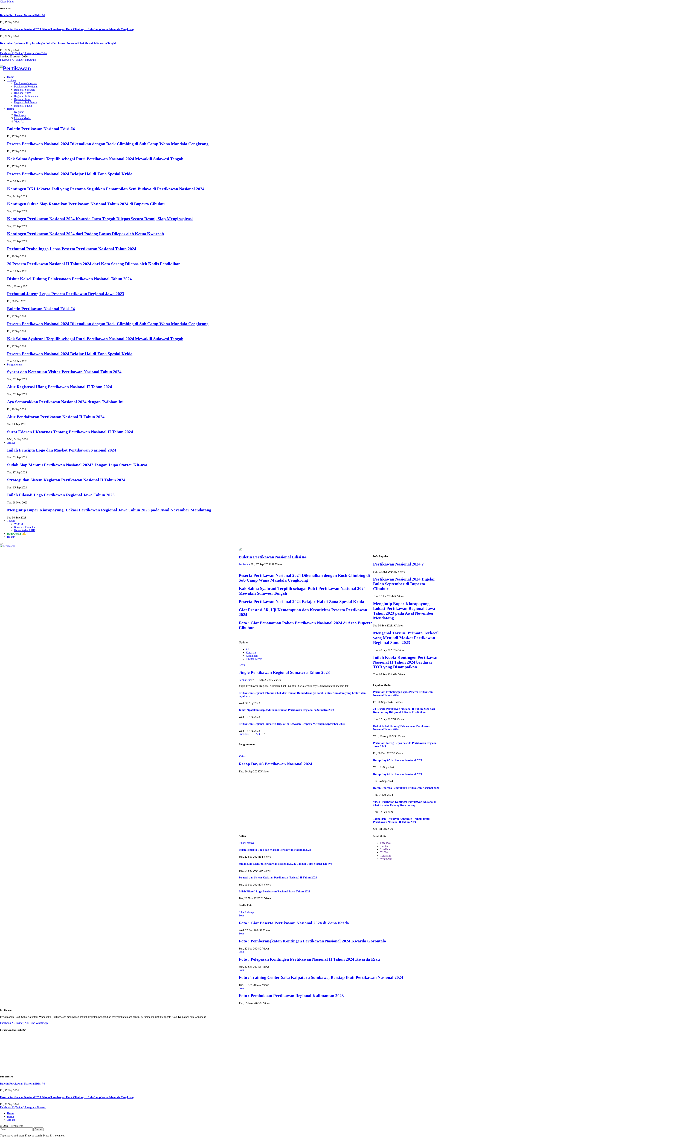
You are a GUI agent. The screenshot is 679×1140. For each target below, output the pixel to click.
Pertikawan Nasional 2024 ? (398, 564)
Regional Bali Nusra (25, 102)
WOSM (18, 523)
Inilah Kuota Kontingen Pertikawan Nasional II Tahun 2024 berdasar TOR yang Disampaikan (406, 662)
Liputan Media (22, 118)
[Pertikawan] (339, 68)
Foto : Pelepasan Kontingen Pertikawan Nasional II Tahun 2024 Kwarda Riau (309, 959)
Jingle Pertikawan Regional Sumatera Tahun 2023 (284, 672)
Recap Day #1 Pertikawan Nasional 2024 (397, 774)
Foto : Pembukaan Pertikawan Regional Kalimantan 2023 (291, 995)
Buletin (11, 536)
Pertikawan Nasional (25, 83)
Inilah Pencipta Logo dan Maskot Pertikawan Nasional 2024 (61, 450)
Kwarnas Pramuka (24, 527)
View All (19, 121)
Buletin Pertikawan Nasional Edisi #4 (22, 15)
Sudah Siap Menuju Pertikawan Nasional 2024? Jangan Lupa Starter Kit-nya (77, 465)
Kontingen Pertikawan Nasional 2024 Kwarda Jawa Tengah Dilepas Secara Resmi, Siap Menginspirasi (100, 218)
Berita (10, 108)
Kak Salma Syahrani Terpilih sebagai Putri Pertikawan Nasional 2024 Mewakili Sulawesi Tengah (58, 43)
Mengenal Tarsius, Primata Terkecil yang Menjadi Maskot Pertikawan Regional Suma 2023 (406, 638)
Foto (241, 915)
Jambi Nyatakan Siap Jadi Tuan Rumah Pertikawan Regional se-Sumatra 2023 (286, 709)
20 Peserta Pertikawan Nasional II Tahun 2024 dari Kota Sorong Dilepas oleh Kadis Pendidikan (94, 264)
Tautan (11, 520)
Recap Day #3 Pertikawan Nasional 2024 (275, 764)
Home (10, 76)
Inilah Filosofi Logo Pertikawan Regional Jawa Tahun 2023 (61, 495)
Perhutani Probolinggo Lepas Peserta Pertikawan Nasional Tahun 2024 (71, 249)
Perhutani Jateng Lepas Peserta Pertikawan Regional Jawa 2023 (65, 293)
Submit (38, 1129)
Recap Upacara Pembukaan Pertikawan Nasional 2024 (406, 787)
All (247, 649)
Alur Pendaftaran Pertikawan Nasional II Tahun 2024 (56, 417)
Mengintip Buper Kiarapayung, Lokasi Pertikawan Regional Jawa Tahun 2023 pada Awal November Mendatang (109, 510)
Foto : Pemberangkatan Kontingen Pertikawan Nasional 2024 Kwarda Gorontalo (312, 941)
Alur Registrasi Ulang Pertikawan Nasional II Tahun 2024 (59, 387)
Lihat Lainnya (246, 842)
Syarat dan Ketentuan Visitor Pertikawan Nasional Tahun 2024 (64, 372)
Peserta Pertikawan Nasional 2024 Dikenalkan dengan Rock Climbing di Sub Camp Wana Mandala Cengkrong (67, 29)
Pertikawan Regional (25, 86)
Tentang (11, 80)
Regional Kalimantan (26, 96)
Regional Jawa (22, 99)
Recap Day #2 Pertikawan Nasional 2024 (397, 760)
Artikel (11, 442)
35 (256, 733)
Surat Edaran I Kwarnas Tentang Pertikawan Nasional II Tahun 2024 (70, 432)
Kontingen (20, 115)
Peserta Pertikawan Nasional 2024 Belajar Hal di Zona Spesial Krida (69, 174)
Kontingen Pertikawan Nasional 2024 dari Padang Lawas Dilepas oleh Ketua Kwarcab (85, 233)
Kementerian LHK (24, 530)
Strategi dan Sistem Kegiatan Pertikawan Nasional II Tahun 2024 (66, 480)
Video (242, 756)
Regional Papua (23, 105)
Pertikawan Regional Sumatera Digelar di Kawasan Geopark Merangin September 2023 (292, 723)
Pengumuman (14, 364)
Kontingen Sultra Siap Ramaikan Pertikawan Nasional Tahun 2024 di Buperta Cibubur (86, 204)
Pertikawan (245, 564)
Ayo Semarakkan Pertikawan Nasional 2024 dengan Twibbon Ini (65, 402)
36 (259, 733)
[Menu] (1, 543)
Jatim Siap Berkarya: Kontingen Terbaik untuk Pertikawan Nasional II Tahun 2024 (401, 820)
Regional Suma (22, 92)
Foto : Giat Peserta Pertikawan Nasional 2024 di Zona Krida (294, 923)
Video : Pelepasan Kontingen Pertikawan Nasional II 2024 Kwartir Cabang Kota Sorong (404, 803)
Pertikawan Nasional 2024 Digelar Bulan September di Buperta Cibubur (404, 584)
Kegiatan (19, 111)
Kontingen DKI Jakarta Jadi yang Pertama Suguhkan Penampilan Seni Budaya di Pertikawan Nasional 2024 (105, 189)
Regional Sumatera (24, 89)
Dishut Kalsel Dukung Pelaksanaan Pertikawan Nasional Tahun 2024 (69, 279)
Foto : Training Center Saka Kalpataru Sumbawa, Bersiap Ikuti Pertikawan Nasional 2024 (321, 977)
